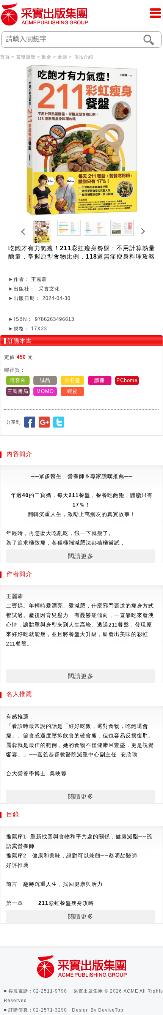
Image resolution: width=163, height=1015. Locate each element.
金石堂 (72, 380)
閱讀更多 (81, 556)
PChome (127, 380)
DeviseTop (111, 1010)
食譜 (62, 57)
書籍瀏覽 (26, 57)
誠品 (45, 380)
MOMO (45, 391)
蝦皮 (72, 391)
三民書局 (17, 391)
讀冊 (99, 380)
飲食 (47, 57)
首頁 (5, 57)
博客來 (18, 380)
